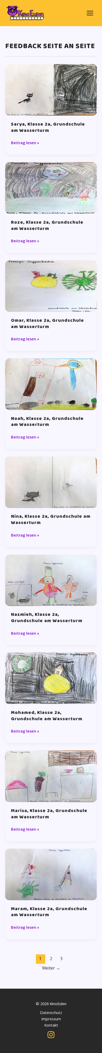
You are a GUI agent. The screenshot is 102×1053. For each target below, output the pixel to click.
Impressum (51, 1018)
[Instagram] (51, 1035)
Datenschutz (51, 1012)
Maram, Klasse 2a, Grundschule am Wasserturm (49, 912)
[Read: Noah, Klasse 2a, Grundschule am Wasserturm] (51, 383)
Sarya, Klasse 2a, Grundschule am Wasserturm (48, 127)
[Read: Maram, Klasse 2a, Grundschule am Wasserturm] (51, 873)
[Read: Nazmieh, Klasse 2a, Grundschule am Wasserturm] (51, 579)
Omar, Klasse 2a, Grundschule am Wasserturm (47, 324)
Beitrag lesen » (25, 143)
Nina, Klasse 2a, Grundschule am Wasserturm (50, 520)
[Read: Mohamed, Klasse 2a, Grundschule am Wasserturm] (51, 677)
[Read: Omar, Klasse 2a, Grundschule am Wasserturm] (51, 285)
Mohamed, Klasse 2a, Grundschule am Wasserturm (46, 716)
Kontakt (51, 1025)
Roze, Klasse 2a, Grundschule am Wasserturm (47, 225)
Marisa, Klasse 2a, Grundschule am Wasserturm (49, 814)
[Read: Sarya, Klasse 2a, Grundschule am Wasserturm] (51, 89)
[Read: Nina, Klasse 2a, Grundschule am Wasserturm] (51, 481)
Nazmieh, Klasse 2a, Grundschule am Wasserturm (46, 618)
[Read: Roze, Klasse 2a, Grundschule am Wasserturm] (51, 187)
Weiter (51, 968)
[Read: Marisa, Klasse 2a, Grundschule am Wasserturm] (51, 776)
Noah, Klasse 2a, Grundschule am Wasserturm (47, 422)
